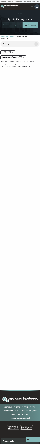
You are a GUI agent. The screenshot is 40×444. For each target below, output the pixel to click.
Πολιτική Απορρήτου (29, 411)
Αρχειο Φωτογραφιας (7, 36)
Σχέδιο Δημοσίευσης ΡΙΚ (20, 414)
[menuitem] (32, 6)
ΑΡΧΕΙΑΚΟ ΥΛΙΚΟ (9, 411)
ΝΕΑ (18, 411)
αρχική (3, 1)
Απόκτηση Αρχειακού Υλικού (20, 418)
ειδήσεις (10, 1)
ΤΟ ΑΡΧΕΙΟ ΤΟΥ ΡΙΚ (29, 407)
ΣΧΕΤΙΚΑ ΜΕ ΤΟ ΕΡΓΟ (12, 407)
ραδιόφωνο (27, 1)
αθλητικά (35, 1)
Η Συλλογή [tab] (6, 44)
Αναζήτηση (31, 25)
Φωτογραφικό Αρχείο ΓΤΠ (12, 57)
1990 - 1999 (6, 52)
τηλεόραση (18, 1)
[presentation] (20, 44)
